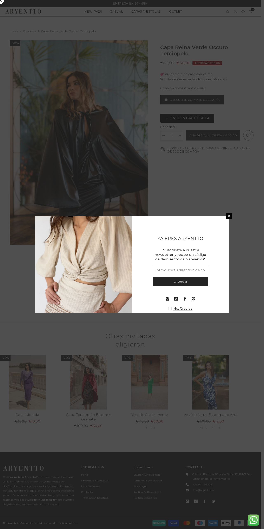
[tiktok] (176, 298)
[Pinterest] (193, 298)
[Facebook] (184, 298)
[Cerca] (229, 216)
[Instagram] (167, 298)
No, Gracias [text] (183, 308)
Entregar (180, 281)
